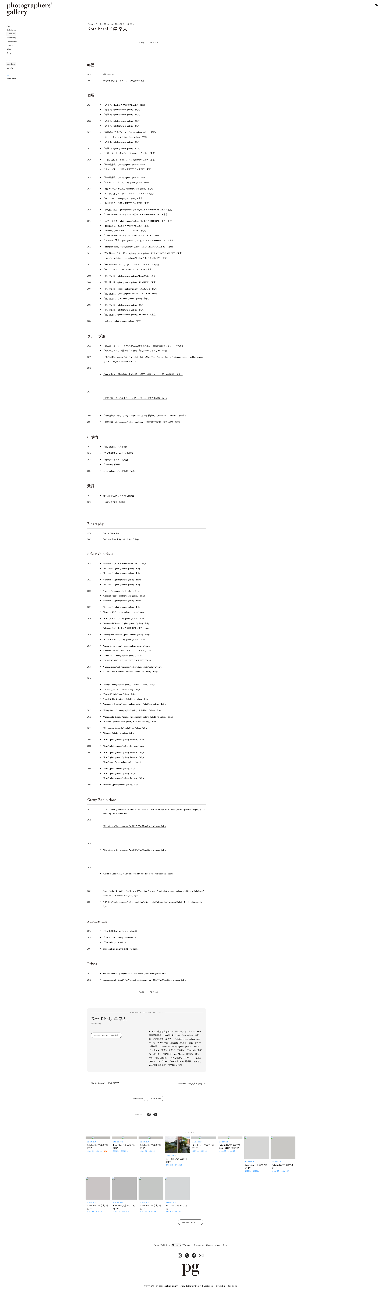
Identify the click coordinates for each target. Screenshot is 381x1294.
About (9, 49)
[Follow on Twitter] (186, 1255)
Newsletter (220, 1285)
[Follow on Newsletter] (201, 1255)
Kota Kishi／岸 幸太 (124, 24)
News (9, 26)
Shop (9, 53)
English (154, 43)
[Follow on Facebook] (194, 1255)
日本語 (141, 43)
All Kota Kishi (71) (190, 1222)
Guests (10, 68)
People (99, 24)
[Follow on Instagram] (179, 1255)
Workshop (11, 37)
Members (11, 33)
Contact (10, 45)
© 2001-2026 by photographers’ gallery (161, 1285)
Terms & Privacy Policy (190, 1285)
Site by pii (232, 1285)
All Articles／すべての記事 (106, 1035)
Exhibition (11, 30)
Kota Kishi (12, 78)
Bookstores (208, 1285)
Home (90, 24)
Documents (12, 41)
